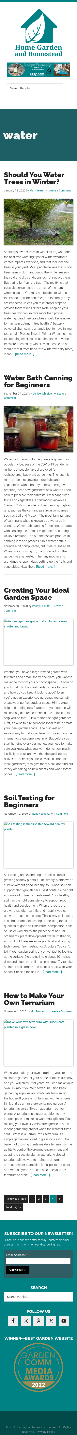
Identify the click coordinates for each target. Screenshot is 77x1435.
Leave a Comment (60, 190)
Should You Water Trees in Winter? (34, 178)
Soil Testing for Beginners (29, 801)
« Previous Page (16, 1200)
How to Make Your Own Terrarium (34, 999)
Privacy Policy (46, 1431)
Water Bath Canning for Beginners (38, 381)
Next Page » (13, 1208)
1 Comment (61, 813)
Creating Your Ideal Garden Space (36, 593)
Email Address (16, 1255)
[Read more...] (24, 354)
